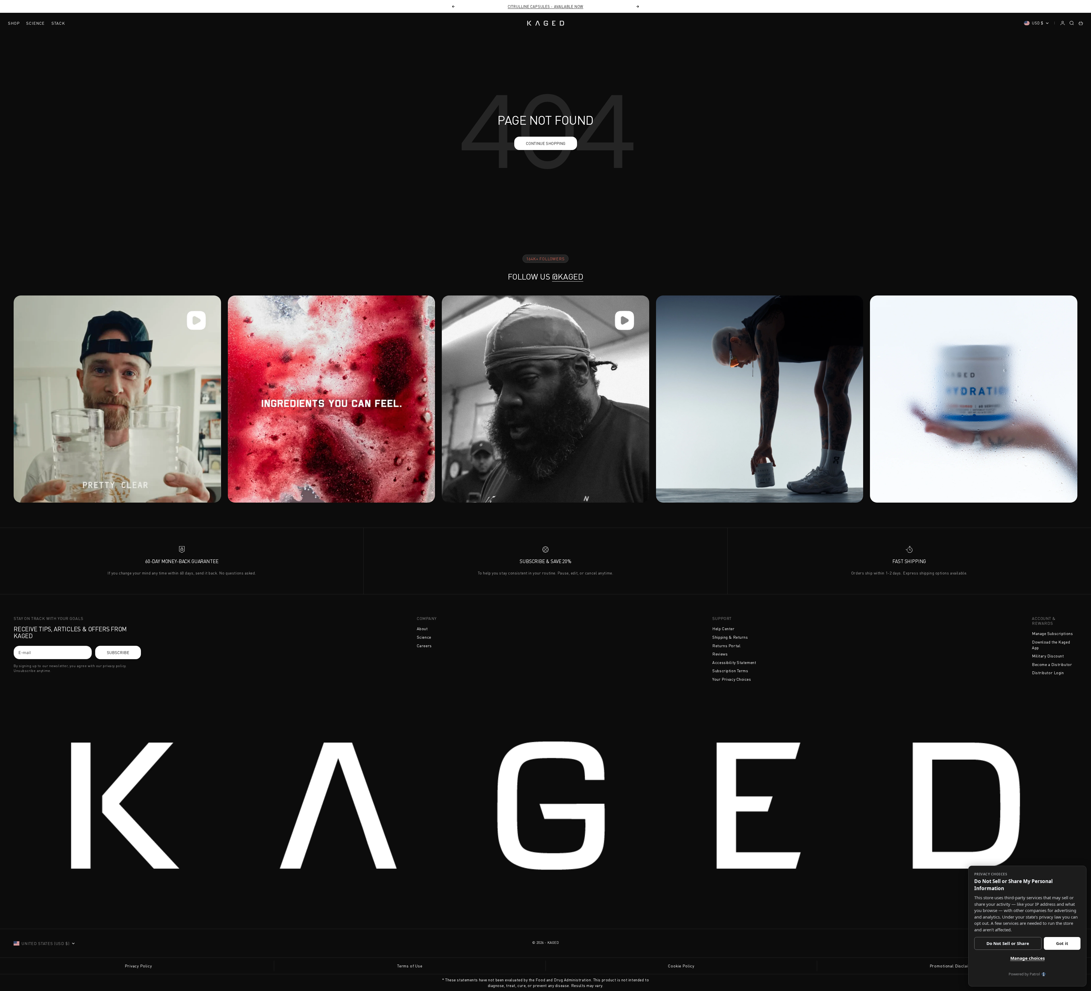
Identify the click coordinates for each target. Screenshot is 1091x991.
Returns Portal (726, 645)
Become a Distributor (1052, 664)
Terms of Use (409, 965)
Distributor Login (1048, 672)
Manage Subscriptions (1052, 633)
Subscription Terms (730, 670)
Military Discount (1048, 655)
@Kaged (567, 277)
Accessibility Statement (734, 662)
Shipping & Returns (730, 637)
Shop (13, 23)
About (422, 628)
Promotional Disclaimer (953, 965)
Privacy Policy (138, 965)
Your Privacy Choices (731, 679)
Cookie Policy (681, 965)
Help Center (723, 628)
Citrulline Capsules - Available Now (545, 6)
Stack (58, 23)
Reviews (720, 653)
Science (35, 23)
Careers (424, 645)
